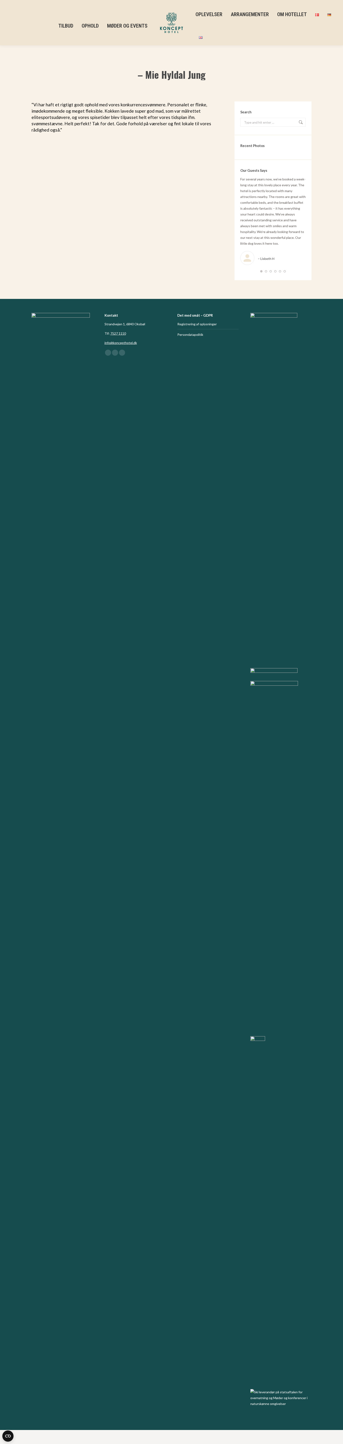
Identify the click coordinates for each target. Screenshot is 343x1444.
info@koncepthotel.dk (121, 343)
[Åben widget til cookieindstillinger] (8, 1436)
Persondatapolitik (190, 335)
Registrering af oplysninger (197, 324)
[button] (261, 271)
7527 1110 (118, 333)
